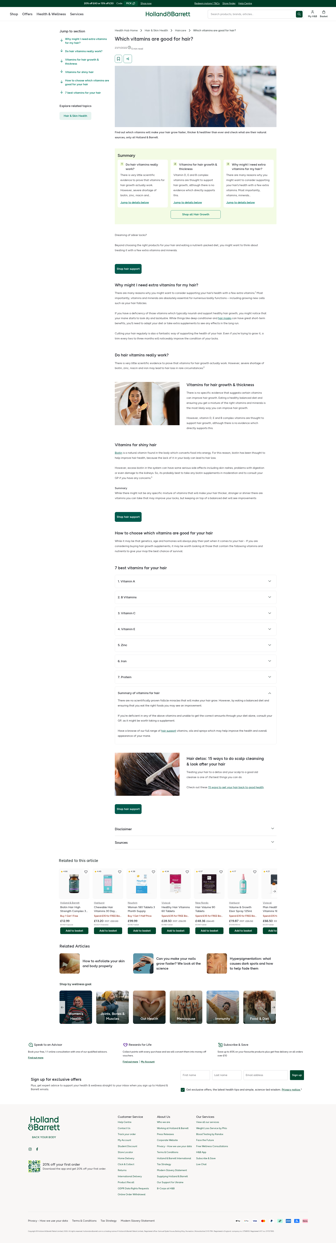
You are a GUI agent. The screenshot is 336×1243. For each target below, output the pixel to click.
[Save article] (118, 59)
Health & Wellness (51, 14)
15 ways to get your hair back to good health (236, 787)
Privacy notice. (291, 1089)
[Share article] (128, 59)
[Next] (274, 891)
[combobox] (252, 14)
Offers (27, 14)
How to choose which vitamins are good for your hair (87, 82)
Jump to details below (134, 202)
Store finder (229, 3)
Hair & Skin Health (75, 115)
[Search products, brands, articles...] (300, 14)
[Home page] (168, 14)
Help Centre (245, 3)
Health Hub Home (126, 30)
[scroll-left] (62, 1007)
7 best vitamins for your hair (83, 93)
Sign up (297, 1075)
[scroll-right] (273, 1007)
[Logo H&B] (168, 15)
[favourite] (85, 871)
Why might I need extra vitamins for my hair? (86, 40)
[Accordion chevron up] (270, 692)
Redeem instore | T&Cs (207, 3)
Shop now (146, 3)
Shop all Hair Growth (195, 214)
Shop (14, 14)
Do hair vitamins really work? (83, 51)
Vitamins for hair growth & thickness (82, 61)
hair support (168, 730)
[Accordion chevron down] (270, 581)
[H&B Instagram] (30, 1149)
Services (76, 14)
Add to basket (74, 930)
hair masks (224, 318)
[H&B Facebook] (37, 1149)
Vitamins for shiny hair (79, 72)
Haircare (180, 30)
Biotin (118, 452)
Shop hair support (128, 268)
